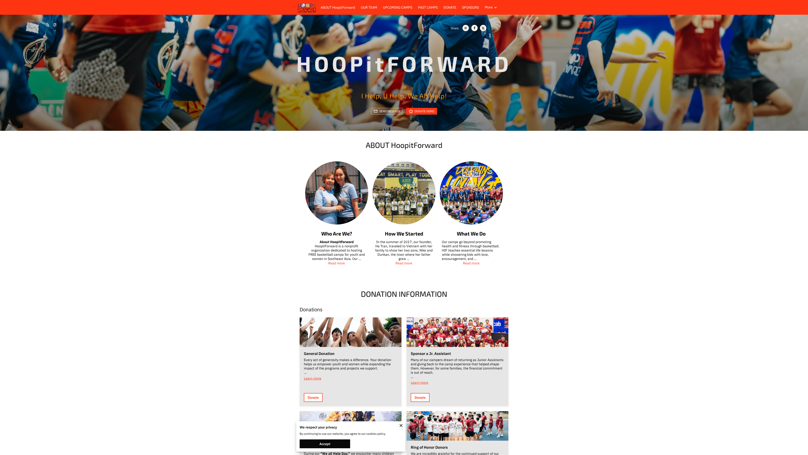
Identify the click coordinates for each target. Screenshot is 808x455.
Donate (313, 397)
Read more (336, 263)
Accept (324, 444)
